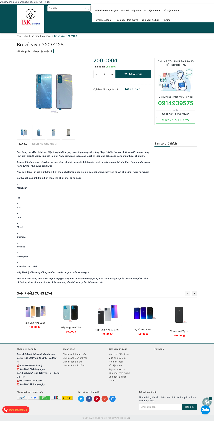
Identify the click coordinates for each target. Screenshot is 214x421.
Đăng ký (189, 406)
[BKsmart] (30, 18)
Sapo (129, 418)
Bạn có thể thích (165, 143)
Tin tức (166, 20)
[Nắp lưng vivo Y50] (71, 318)
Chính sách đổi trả (72, 361)
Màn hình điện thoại (105, 10)
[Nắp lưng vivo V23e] (34, 315)
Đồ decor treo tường (127, 20)
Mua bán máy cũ (130, 10)
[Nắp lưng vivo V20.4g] (107, 319)
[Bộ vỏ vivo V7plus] (179, 320)
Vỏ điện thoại (171, 10)
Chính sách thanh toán (74, 354)
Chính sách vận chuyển (75, 358)
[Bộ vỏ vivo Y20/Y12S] (23, 132)
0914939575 (130, 89)
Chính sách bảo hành (74, 365)
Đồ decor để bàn (150, 20)
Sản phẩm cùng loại (34, 293)
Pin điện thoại (151, 10)
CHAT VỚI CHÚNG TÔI (176, 120)
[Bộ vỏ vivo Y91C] (143, 319)
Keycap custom (103, 20)
